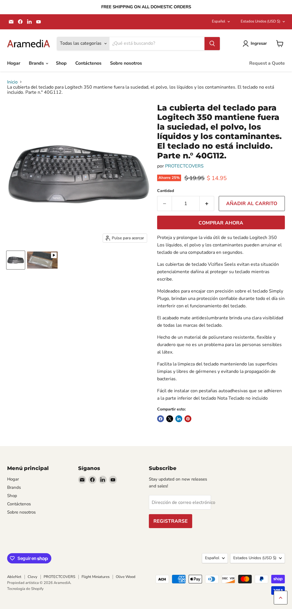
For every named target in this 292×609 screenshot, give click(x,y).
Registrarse (170, 521)
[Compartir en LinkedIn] (178, 418)
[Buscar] (212, 43)
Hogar (13, 63)
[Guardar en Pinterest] (187, 418)
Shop (61, 63)
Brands (37, 63)
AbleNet (14, 576)
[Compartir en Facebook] (160, 418)
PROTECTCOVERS (184, 166)
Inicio (12, 82)
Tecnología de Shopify (25, 588)
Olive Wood (125, 576)
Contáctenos (88, 63)
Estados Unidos (260, 21)
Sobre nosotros (126, 63)
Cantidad (165, 191)
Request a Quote (267, 63)
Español (218, 21)
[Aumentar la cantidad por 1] (207, 203)
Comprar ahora (220, 223)
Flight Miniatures (96, 576)
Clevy (32, 576)
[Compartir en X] (169, 418)
